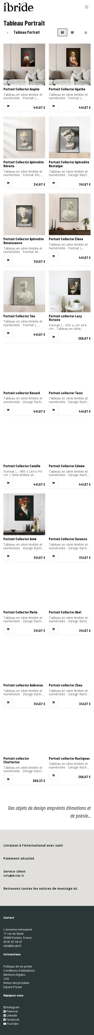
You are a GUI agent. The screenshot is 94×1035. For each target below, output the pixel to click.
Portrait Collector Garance (68, 539)
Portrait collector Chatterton (16, 760)
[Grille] (62, 32)
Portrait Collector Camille (21, 466)
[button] (8, 106)
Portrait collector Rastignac (69, 758)
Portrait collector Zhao (65, 685)
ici (75, 888)
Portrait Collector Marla (20, 612)
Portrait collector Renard (21, 393)
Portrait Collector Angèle (21, 89)
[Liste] (72, 32)
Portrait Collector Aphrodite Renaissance (23, 241)
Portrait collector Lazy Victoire (65, 318)
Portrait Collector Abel (65, 612)
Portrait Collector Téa (19, 316)
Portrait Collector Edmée (67, 466)
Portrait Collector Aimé (20, 539)
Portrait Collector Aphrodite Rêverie (23, 164)
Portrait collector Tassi (66, 393)
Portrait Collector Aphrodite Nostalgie (69, 164)
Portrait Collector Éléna (66, 239)
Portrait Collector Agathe (67, 89)
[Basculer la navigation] (87, 7)
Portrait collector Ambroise (23, 685)
